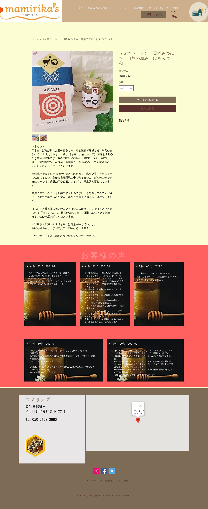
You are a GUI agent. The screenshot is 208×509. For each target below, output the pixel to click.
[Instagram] (96, 471)
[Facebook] (104, 471)
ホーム (35, 38)
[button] (205, 12)
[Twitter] (112, 471)
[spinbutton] (126, 88)
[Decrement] (121, 88)
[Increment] (131, 88)
